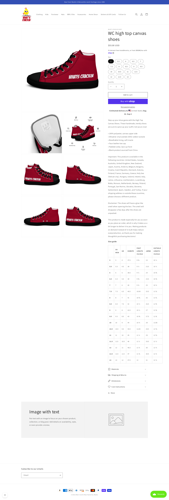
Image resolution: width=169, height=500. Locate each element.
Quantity (111, 82)
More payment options (128, 107)
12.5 (119, 77)
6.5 (133, 61)
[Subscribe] (60, 475)
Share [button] (113, 393)
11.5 (135, 72)
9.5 (141, 66)
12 (111, 77)
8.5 (126, 66)
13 (128, 77)
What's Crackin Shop (81, 495)
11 (128, 72)
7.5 (111, 66)
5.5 (118, 61)
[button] (136, 14)
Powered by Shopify (92, 495)
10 (111, 72)
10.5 (119, 72)
